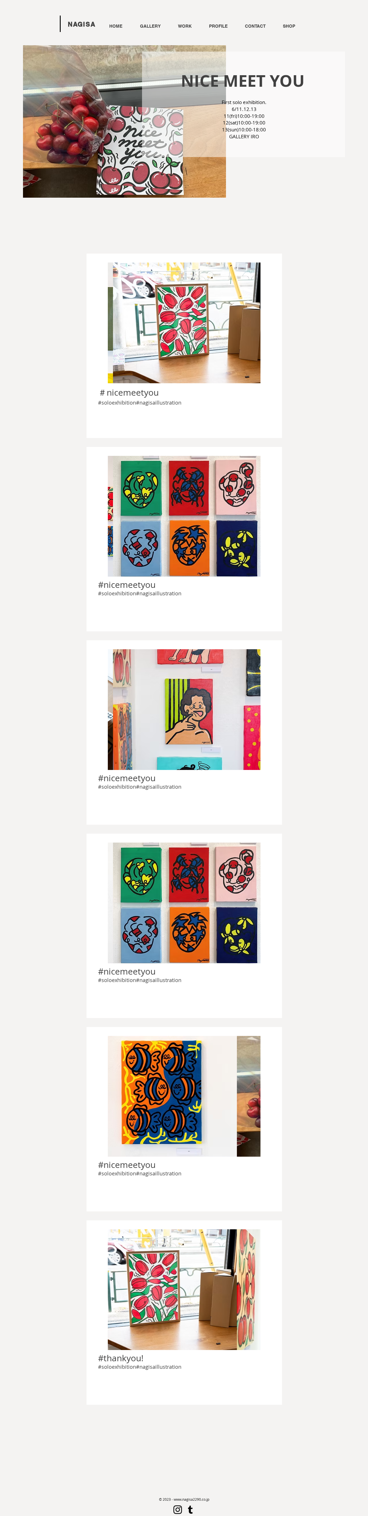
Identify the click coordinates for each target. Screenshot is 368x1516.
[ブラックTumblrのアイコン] (190, 1509)
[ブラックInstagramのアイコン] (177, 1509)
